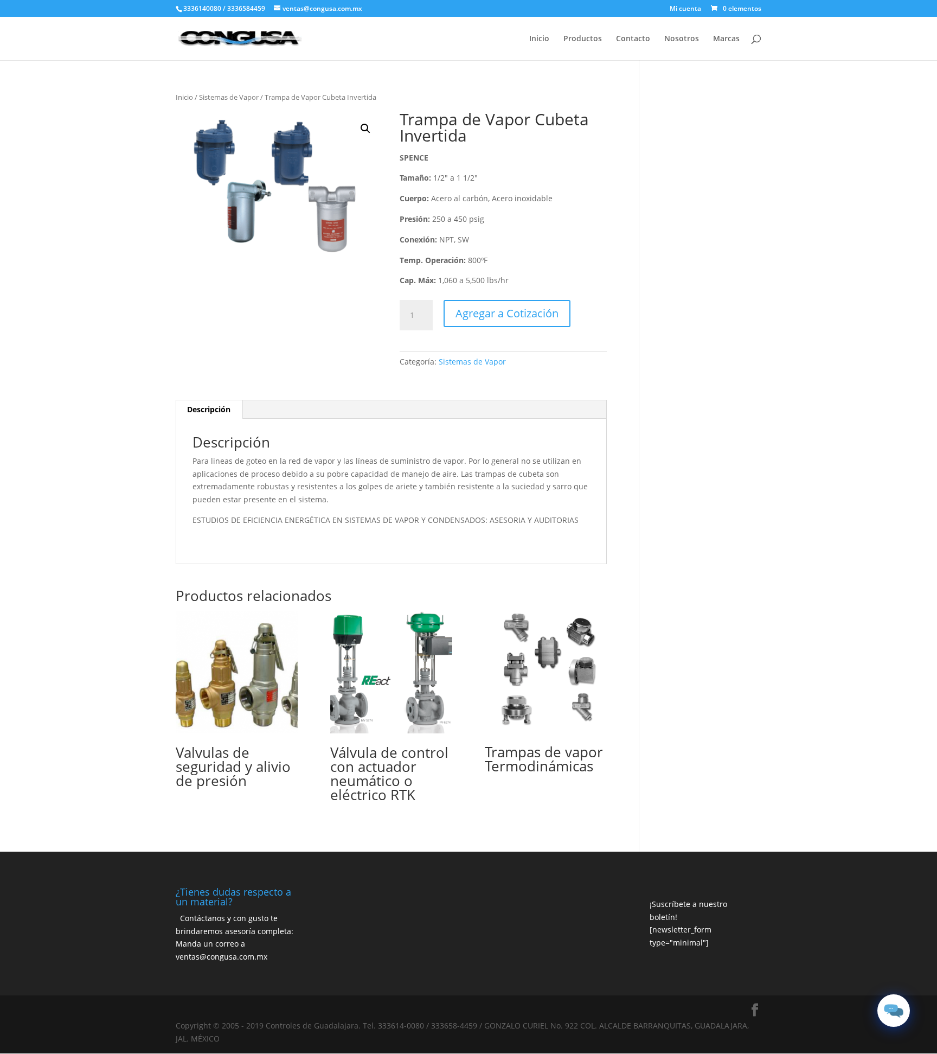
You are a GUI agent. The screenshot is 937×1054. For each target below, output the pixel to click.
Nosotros (681, 39)
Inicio (539, 39)
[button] (365, 128)
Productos (582, 39)
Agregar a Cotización (507, 313)
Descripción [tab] (208, 409)
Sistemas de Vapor (229, 97)
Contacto (633, 39)
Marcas (726, 39)
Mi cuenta (685, 9)
